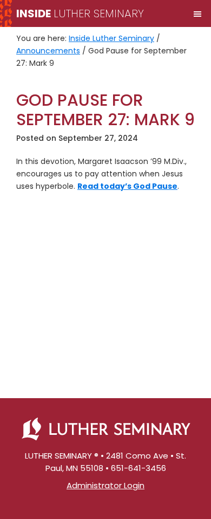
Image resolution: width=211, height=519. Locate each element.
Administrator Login (105, 485)
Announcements (48, 50)
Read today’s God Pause (127, 186)
